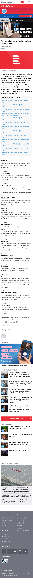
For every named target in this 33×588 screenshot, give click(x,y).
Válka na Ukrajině (7, 518)
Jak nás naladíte (22, 518)
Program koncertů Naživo (18, 451)
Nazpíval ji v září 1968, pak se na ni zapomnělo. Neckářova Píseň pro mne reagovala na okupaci (20, 383)
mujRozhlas (4, 342)
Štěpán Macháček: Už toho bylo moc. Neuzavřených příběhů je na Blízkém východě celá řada (20, 391)
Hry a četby (6, 347)
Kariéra (19, 525)
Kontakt (19, 528)
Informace (5, 20)
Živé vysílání (6, 357)
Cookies (3, 573)
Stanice (4, 523)
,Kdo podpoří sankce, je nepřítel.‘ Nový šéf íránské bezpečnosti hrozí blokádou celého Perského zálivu (14, 501)
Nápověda (20, 520)
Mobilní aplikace (7, 541)
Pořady (5, 354)
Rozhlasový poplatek (23, 530)
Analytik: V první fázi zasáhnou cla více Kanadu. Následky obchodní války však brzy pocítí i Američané (15, 490)
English (29, 573)
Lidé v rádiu (20, 523)
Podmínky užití (21, 573)
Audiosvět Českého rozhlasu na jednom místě (14, 365)
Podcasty (4, 539)
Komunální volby (7, 520)
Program (14, 20)
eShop (4, 525)
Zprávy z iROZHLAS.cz (10, 464)
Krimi (4, 350)
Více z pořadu (7, 424)
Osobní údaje (11, 573)
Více (22, 20)
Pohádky (13, 350)
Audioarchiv (5, 536)
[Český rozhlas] (6, 2)
